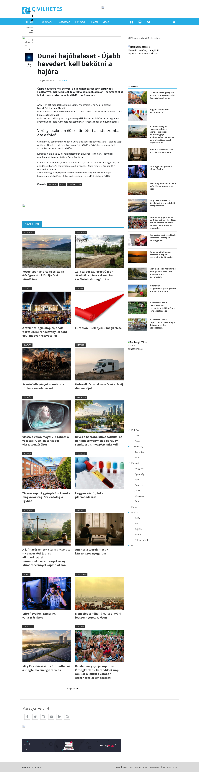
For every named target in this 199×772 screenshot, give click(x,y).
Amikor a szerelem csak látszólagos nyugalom (91, 551)
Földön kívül (141, 540)
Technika (139, 452)
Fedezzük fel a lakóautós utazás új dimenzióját (99, 386)
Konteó (138, 534)
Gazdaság (64, 21)
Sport (138, 479)
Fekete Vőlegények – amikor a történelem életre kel (43, 386)
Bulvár (79, 288)
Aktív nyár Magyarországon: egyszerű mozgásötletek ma (163, 288)
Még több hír (73, 688)
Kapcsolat (167, 767)
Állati (137, 501)
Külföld (27, 288)
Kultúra (29, 21)
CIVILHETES (47, 8)
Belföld (65, 81)
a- (27, 49)
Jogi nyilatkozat (141, 767)
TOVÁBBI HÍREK (33, 224)
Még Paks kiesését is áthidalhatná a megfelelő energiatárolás (46, 668)
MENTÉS (62, 184)
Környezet (28, 232)
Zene (137, 441)
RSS (175, 767)
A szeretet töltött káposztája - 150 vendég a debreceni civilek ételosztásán (162, 323)
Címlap (117, 767)
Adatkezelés (155, 767)
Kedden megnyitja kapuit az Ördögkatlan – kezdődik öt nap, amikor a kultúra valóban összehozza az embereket (97, 671)
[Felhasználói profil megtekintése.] (29, 57)
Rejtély (138, 529)
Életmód (80, 21)
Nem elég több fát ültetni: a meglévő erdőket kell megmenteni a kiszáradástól (163, 272)
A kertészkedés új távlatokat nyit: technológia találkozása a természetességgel (162, 306)
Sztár (137, 518)
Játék (137, 490)
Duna (79, 184)
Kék (136, 523)
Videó (106, 21)
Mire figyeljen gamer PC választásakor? (39, 615)
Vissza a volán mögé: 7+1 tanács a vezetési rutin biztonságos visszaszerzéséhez (45, 440)
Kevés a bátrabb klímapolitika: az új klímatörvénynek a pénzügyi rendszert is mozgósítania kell (98, 440)
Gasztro (139, 485)
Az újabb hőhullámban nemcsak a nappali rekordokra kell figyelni (161, 255)
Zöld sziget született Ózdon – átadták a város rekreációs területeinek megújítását (95, 275)
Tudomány (46, 21)
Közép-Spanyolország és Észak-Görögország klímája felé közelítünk (43, 275)
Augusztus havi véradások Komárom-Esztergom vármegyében (163, 238)
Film (137, 435)
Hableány (71, 184)
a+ (30, 48)
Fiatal (94, 21)
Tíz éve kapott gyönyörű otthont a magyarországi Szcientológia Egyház (46, 497)
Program (139, 468)
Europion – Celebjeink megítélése (98, 328)
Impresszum (128, 767)
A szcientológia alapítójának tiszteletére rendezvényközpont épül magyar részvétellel (44, 331)
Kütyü (26, 574)
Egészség (80, 454)
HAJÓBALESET (53, 184)
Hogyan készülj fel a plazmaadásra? (89, 495)
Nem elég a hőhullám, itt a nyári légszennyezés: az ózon (98, 615)
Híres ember (29, 65)
